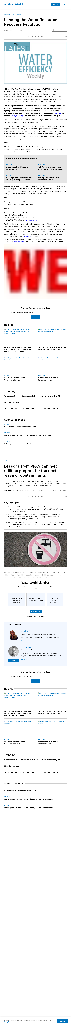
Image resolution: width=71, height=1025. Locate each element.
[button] (5, 4)
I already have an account (35, 616)
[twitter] (35, 36)
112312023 (42, 533)
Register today (19, 241)
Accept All (62, 1021)
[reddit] (38, 36)
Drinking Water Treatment (12, 14)
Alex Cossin (19, 490)
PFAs (5, 460)
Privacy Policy (8, 1022)
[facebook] (29, 36)
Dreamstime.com (60, 533)
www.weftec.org (31, 220)
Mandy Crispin (9, 490)
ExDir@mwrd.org (17, 116)
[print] (66, 36)
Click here (27, 236)
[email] (42, 36)
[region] (35, 1021)
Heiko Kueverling (50, 533)
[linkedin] (32, 36)
